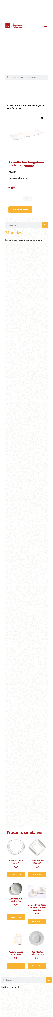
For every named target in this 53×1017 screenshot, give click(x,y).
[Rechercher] (45, 225)
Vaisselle (19, 105)
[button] (46, 26)
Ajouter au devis (20, 209)
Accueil (10, 105)
